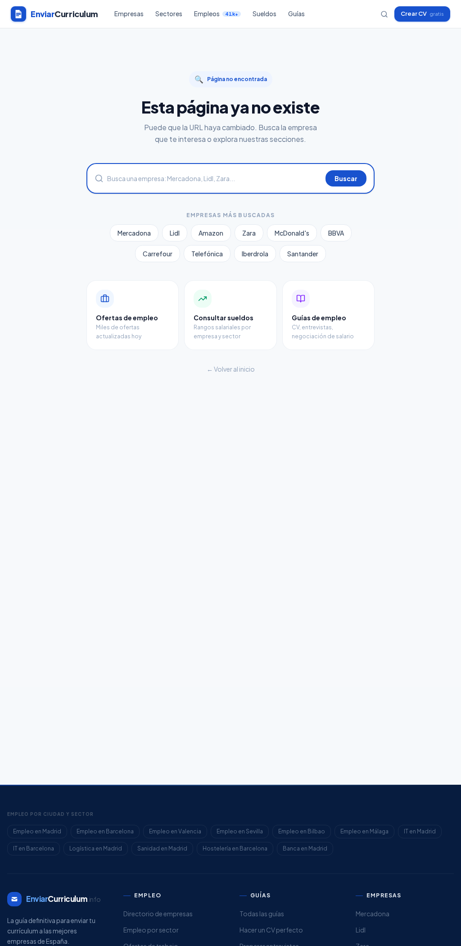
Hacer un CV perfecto (271, 930)
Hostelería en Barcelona (235, 848)
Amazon (211, 233)
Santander (302, 254)
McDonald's (292, 233)
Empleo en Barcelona (105, 831)
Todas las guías (262, 914)
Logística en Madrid (95, 848)
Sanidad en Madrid (162, 848)
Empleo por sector (151, 930)
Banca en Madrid (305, 848)
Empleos (216, 14)
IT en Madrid (420, 831)
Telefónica (207, 254)
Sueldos (264, 14)
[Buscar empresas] (384, 14)
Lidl (175, 233)
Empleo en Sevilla (240, 831)
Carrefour (157, 254)
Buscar (345, 178)
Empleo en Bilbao (301, 831)
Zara (249, 233)
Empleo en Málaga (364, 831)
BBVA (336, 233)
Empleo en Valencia (175, 831)
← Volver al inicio (231, 369)
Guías (296, 14)
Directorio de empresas (158, 914)
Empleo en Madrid (37, 831)
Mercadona (134, 233)
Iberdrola (255, 254)
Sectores (168, 14)
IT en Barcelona (33, 848)
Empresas (129, 14)
